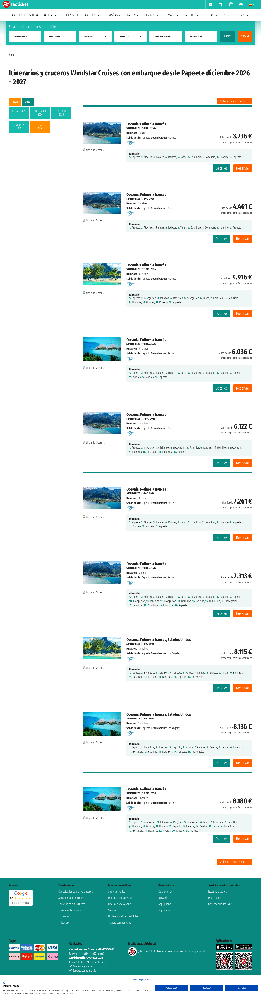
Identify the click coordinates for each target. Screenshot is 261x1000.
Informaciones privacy (120, 898)
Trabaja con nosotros (119, 922)
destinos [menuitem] (150, 15)
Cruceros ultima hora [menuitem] (25, 15)
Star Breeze (133, 128)
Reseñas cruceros (217, 891)
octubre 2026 (61, 113)
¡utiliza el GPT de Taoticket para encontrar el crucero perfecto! (171, 951)
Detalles (222, 168)
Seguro (112, 910)
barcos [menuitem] (131, 15)
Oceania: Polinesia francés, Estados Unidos (158, 639)
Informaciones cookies (120, 904)
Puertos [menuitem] (209, 15)
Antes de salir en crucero (71, 898)
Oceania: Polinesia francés (146, 124)
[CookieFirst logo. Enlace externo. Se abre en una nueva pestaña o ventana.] (4, 982)
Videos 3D (63, 922)
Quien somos (165, 891)
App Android (165, 910)
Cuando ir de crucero (69, 910)
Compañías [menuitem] (112, 15)
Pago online (214, 898)
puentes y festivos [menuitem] (234, 15)
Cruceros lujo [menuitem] (71, 15)
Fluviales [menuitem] (170, 15)
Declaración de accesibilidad (123, 916)
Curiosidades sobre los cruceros (75, 891)
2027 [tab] (27, 101)
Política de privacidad (141, 979)
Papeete (146, 137)
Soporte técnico (116, 891)
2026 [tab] (15, 102)
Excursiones (64, 916)
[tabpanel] (40, 120)
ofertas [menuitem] (48, 15)
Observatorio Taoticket (220, 904)
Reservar (242, 168)
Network (162, 898)
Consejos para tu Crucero (71, 904)
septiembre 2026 (40, 113)
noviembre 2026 (19, 126)
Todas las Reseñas (20, 902)
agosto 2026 (19, 111)
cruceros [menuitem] (90, 15)
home (12, 54)
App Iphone (164, 904)
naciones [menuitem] (190, 15)
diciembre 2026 (40, 126)
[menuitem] (210, 4)
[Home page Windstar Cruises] (131, 143)
